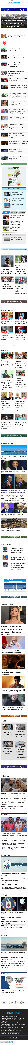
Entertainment (7, 605)
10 (11, 586)
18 (15, 588)
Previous (2, 322)
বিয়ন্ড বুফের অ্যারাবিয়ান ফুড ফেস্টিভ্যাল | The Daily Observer (6, 321)
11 (15, 586)
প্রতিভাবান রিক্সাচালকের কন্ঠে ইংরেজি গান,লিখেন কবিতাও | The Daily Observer (21, 321)
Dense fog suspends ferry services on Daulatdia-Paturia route (17, 239)
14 (24, 586)
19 (18, 588)
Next (25, 322)
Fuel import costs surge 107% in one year (14, 798)
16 (8, 588)
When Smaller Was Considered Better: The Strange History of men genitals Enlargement (13, 927)
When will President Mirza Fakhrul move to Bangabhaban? (16, 229)
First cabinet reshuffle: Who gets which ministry (7, 363)
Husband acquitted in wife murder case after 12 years (21, 424)
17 (11, 588)
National (4, 351)
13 (21, 586)
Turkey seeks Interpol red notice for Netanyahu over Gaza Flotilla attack (16, 223)
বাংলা (12, 0)
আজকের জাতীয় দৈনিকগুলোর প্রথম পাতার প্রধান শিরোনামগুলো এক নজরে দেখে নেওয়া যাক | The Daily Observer (21, 337)
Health (3, 721)
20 (21, 588)
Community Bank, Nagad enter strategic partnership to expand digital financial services (13, 802)
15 (5, 588)
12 (18, 586)
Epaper (15, 0)
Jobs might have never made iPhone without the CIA (17, 194)
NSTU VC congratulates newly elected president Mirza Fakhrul (6, 405)
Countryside (6, 545)
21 (24, 588)
